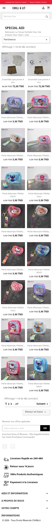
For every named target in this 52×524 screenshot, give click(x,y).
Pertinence (26, 39)
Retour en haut (36, 412)
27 (17, 403)
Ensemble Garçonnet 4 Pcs (13, 81)
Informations (10, 515)
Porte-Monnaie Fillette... (13, 117)
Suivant (43, 404)
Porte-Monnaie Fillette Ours (39, 195)
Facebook (4, 446)
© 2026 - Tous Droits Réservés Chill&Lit (21, 520)
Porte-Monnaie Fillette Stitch (13, 195)
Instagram (12, 446)
